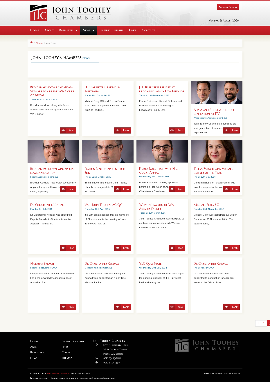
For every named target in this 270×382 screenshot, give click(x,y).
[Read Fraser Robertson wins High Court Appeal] (162, 151)
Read (71, 130)
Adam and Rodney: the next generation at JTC (214, 112)
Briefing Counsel (112, 30)
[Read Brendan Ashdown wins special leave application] (53, 151)
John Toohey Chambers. (58, 373)
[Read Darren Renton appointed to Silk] (108, 151)
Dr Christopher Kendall (47, 205)
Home (34, 30)
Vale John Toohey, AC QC (103, 205)
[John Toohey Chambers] (70, 13)
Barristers (66, 30)
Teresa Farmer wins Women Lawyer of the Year (213, 171)
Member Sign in (228, 7)
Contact (148, 30)
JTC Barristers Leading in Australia (102, 89)
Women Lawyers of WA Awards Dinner (156, 207)
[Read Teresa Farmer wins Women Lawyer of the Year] (216, 151)
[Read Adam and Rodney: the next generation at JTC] (216, 92)
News (87, 30)
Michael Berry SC (206, 205)
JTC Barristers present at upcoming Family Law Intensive (161, 89)
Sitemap (67, 358)
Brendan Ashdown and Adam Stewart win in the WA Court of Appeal (52, 91)
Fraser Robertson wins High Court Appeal (159, 170)
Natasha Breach (42, 263)
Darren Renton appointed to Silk (106, 171)
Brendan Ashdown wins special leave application (52, 171)
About (49, 30)
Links (132, 30)
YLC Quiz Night (151, 263)
